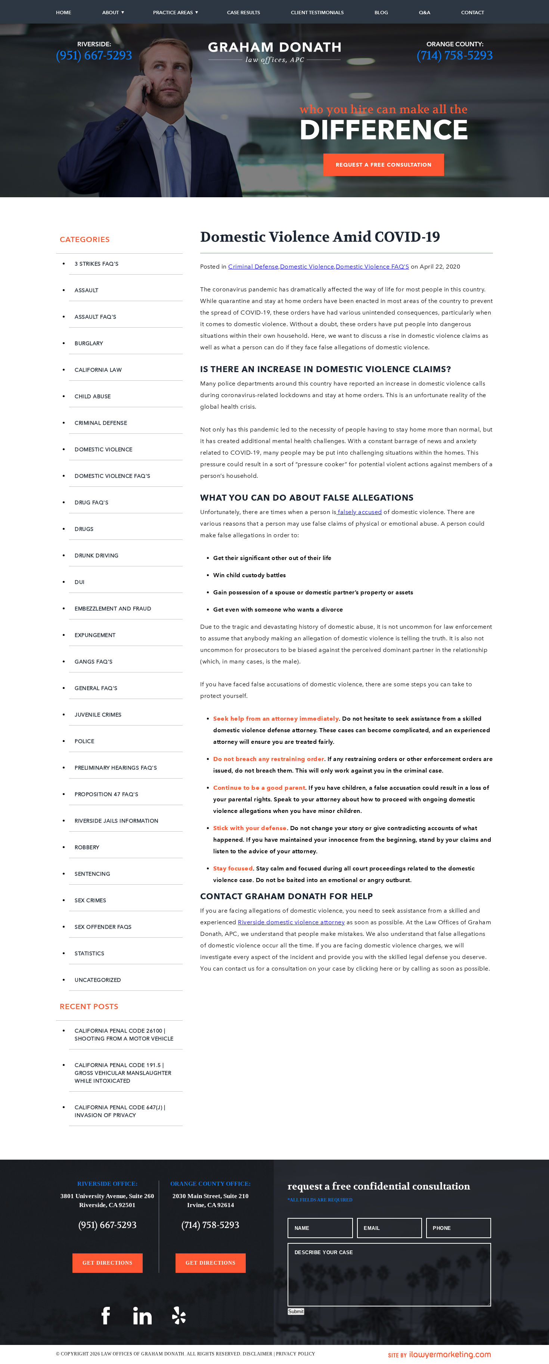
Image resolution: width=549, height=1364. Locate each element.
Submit (296, 1311)
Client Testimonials (317, 12)
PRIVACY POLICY (296, 1354)
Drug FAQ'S (91, 502)
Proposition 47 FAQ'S (106, 794)
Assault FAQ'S (96, 317)
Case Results (243, 12)
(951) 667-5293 (94, 55)
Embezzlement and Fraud (113, 609)
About (110, 12)
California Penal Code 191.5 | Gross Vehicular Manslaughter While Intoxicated (123, 1073)
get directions (108, 1263)
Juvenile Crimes (98, 715)
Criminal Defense (101, 423)
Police (84, 741)
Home (63, 12)
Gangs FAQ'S (94, 662)
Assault (87, 290)
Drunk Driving (97, 556)
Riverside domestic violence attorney (291, 922)
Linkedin (142, 1317)
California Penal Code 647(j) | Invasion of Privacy (120, 1111)
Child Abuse (93, 396)
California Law (98, 370)
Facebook (105, 1317)
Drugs (84, 529)
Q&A (424, 12)
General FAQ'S (96, 688)
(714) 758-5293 (455, 55)
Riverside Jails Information (117, 821)
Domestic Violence (104, 449)
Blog (381, 12)
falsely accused (359, 512)
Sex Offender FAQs (103, 927)
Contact (472, 12)
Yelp (179, 1317)
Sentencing (92, 874)
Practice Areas (173, 12)
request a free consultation (384, 165)
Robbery (87, 847)
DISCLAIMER (257, 1354)
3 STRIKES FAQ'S (97, 264)
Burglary (89, 343)
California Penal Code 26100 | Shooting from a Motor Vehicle (124, 1035)
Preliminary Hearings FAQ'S (116, 768)
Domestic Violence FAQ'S (113, 476)
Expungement (95, 635)
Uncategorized (98, 980)
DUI (80, 582)
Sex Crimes (90, 900)
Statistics (89, 953)
